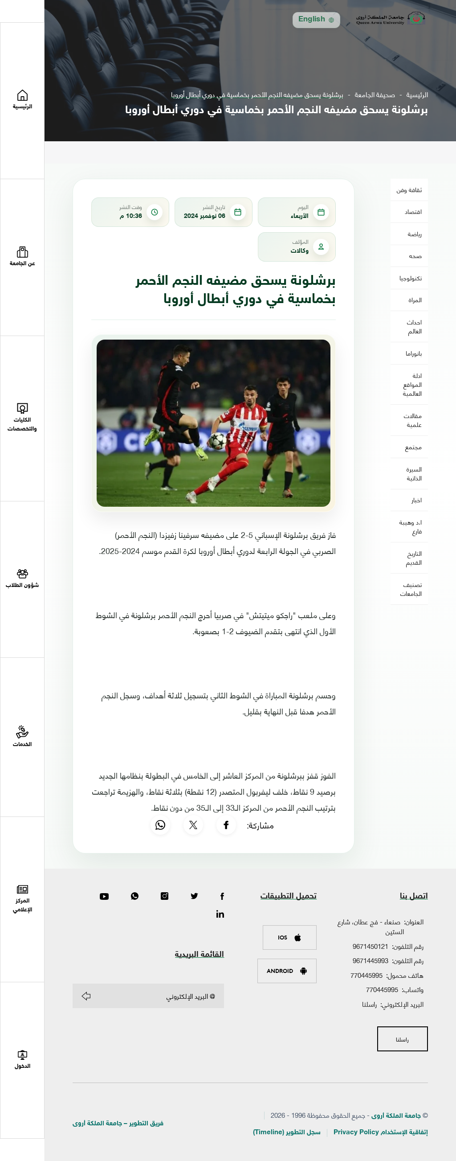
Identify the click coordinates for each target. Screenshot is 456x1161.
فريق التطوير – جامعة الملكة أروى (118, 1124)
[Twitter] (194, 897)
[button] (22, 257)
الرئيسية (417, 94)
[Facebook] (226, 825)
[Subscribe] (86, 996)
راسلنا (369, 1003)
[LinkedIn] (220, 914)
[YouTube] (104, 897)
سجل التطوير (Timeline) (287, 1132)
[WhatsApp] (160, 825)
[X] (193, 825)
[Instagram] (164, 897)
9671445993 (370, 960)
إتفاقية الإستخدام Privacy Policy (381, 1132)
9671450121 (370, 945)
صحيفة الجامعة (375, 94)
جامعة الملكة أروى (396, 1116)
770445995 (366, 974)
